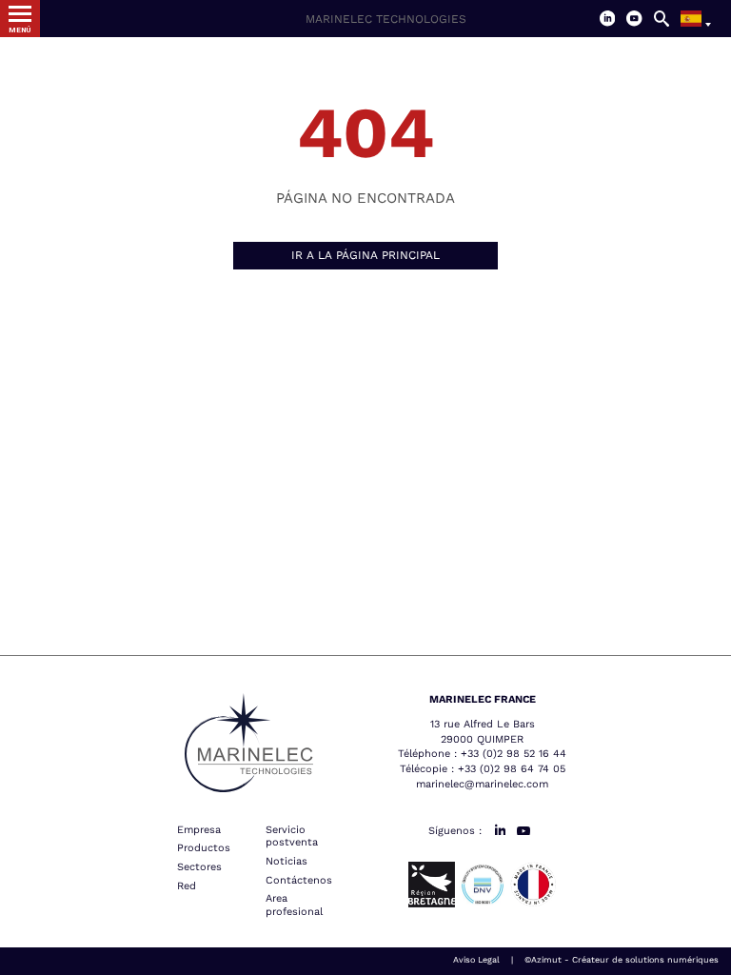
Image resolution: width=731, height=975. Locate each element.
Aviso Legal (476, 960)
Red (186, 886)
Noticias (286, 861)
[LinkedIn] (608, 18)
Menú (19, 30)
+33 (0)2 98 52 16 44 (513, 753)
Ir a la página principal (365, 255)
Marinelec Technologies (386, 19)
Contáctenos (299, 880)
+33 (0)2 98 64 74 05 (511, 769)
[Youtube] (634, 18)
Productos (203, 848)
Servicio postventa (292, 836)
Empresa (199, 830)
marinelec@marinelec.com (482, 784)
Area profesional (294, 905)
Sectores (199, 867)
